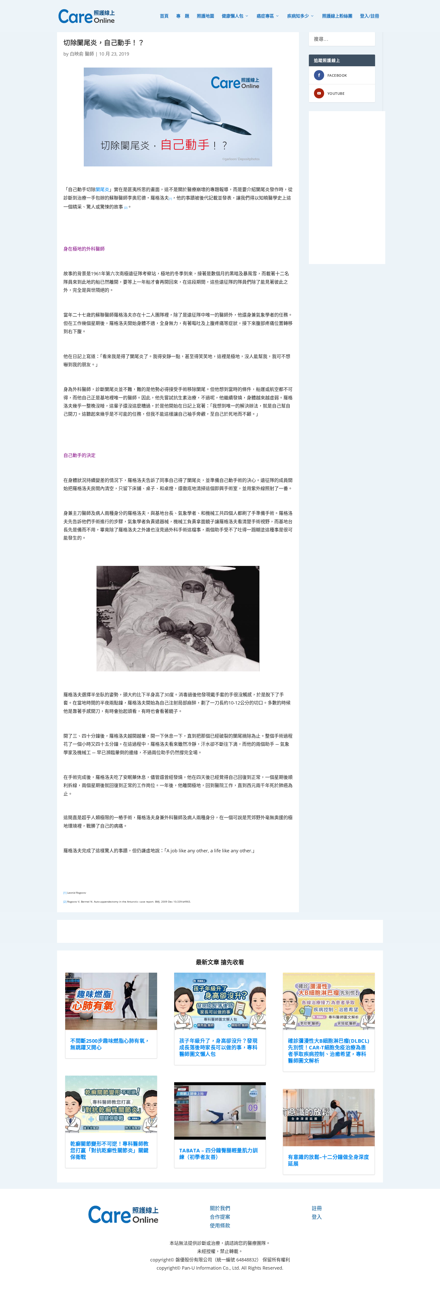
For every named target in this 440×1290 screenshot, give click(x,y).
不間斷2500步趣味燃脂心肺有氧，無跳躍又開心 (110, 1044)
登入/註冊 (369, 16)
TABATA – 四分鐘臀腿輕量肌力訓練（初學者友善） (218, 1154)
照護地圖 (205, 16)
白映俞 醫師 (82, 54)
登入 (317, 1217)
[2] (64, 901)
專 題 (182, 16)
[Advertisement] (347, 187)
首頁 (164, 16)
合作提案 (220, 1217)
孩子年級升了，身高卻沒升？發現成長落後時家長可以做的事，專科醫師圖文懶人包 (218, 1047)
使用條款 (220, 1225)
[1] (64, 892)
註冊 (317, 1208)
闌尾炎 (102, 189)
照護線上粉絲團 (337, 16)
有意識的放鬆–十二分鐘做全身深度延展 (328, 1160)
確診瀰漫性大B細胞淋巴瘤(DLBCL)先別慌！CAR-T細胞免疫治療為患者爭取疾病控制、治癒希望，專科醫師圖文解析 (328, 1050)
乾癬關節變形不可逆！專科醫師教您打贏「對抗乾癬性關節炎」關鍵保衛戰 (109, 1150)
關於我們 (220, 1208)
